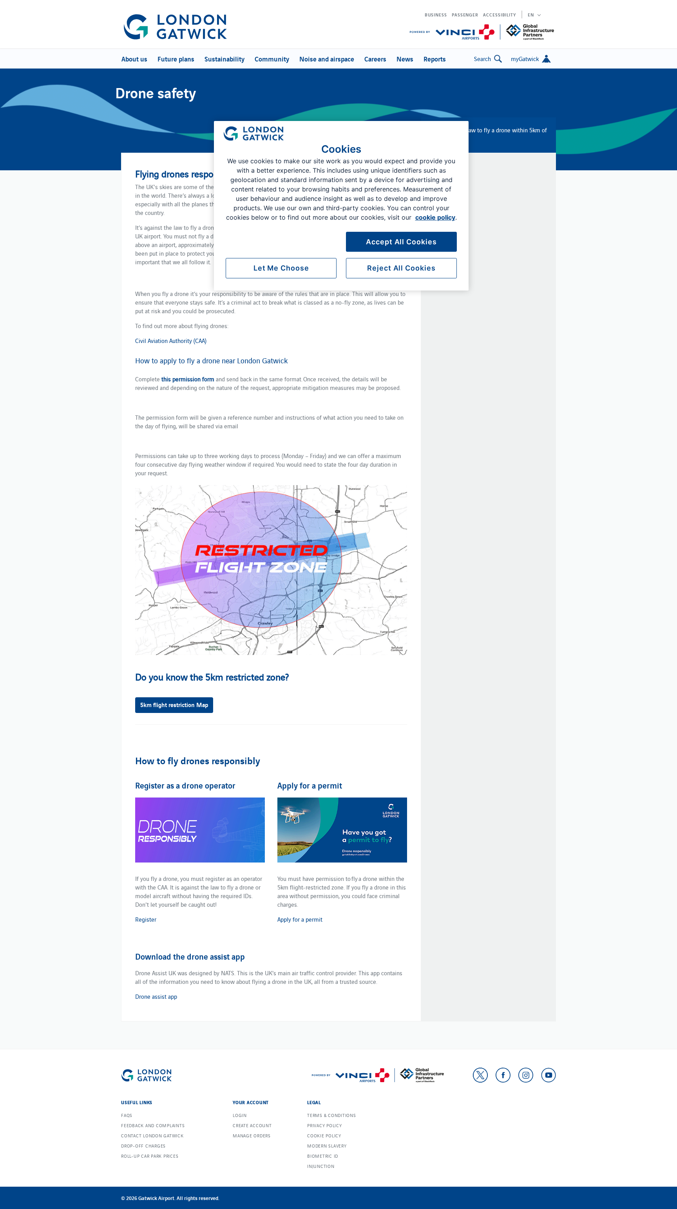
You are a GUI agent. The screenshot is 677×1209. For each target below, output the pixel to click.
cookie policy (435, 217)
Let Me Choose (281, 268)
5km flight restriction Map (174, 704)
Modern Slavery (327, 1145)
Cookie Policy (324, 1135)
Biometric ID (322, 1156)
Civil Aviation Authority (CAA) (170, 340)
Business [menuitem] (436, 14)
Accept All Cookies (401, 242)
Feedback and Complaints (153, 1125)
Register (145, 919)
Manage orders (252, 1135)
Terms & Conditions (331, 1115)
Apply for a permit (299, 919)
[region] (341, 206)
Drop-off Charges (143, 1145)
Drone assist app (156, 996)
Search (482, 58)
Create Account (252, 1125)
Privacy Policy (324, 1125)
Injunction (321, 1166)
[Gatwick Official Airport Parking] (175, 27)
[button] (133, 59)
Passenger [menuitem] (465, 14)
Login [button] (240, 1115)
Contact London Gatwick (152, 1135)
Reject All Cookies (401, 268)
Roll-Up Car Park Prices (149, 1156)
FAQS (126, 1115)
